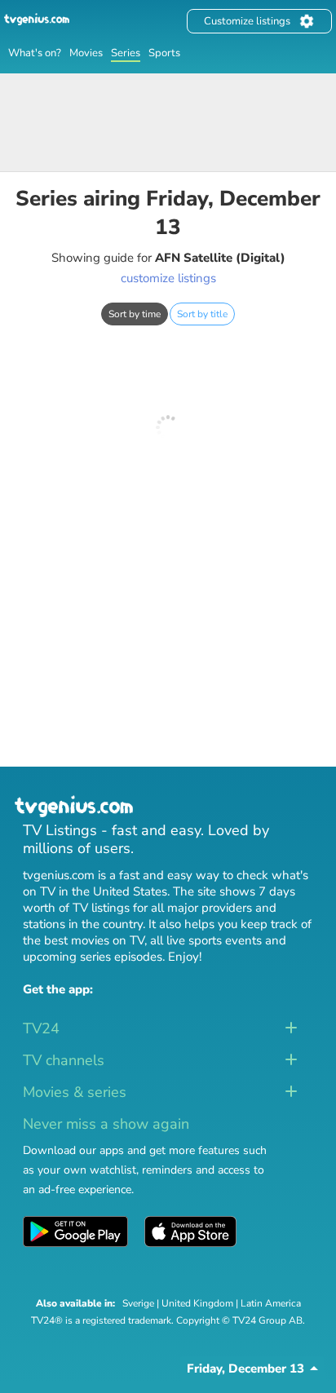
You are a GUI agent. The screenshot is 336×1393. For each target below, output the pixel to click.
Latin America (271, 1303)
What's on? (34, 53)
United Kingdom (197, 1303)
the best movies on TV (83, 940)
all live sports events (206, 940)
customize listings (168, 278)
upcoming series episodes (92, 957)
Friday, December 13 (245, 1368)
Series (125, 53)
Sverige (138, 1303)
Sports (164, 53)
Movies (86, 53)
